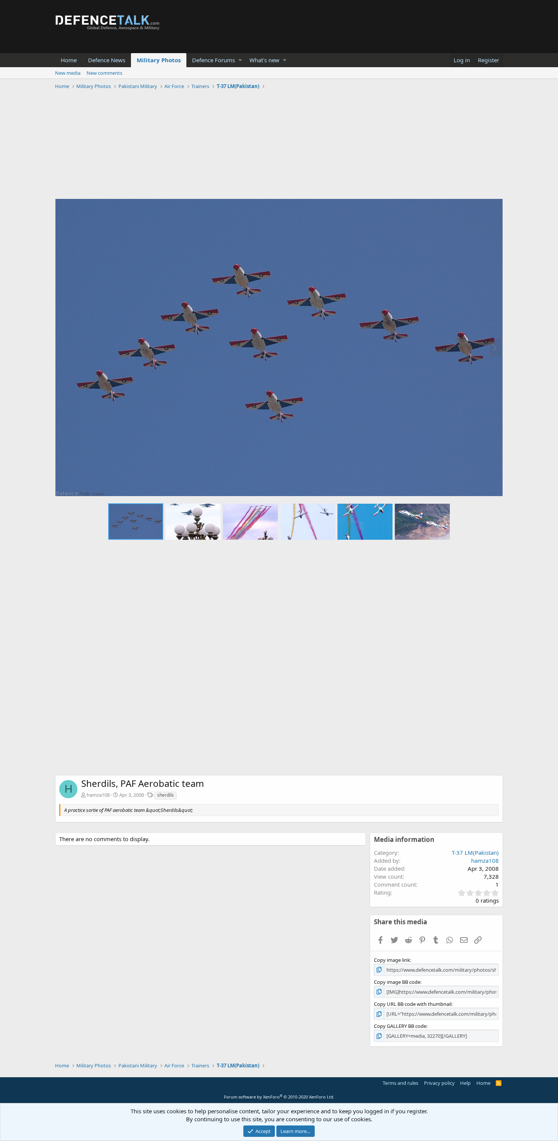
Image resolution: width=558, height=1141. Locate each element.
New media (67, 72)
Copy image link (392, 960)
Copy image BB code (397, 982)
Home (69, 60)
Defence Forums (213, 60)
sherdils (165, 795)
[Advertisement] (279, 145)
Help (465, 1083)
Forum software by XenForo (279, 1097)
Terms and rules (400, 1083)
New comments (104, 72)
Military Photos (159, 60)
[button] (240, 60)
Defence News (106, 60)
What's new (264, 60)
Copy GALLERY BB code (400, 1026)
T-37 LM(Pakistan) (475, 852)
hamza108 (98, 794)
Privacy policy (439, 1083)
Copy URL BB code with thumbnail (412, 1004)
